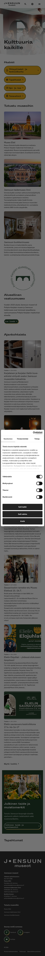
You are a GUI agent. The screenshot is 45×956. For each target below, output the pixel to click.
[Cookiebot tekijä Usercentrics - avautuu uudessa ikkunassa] (32, 432)
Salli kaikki (22, 507)
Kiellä (22, 521)
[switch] (39, 483)
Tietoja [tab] (37, 439)
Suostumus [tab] (8, 439)
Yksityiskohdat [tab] (22, 439)
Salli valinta (22, 514)
